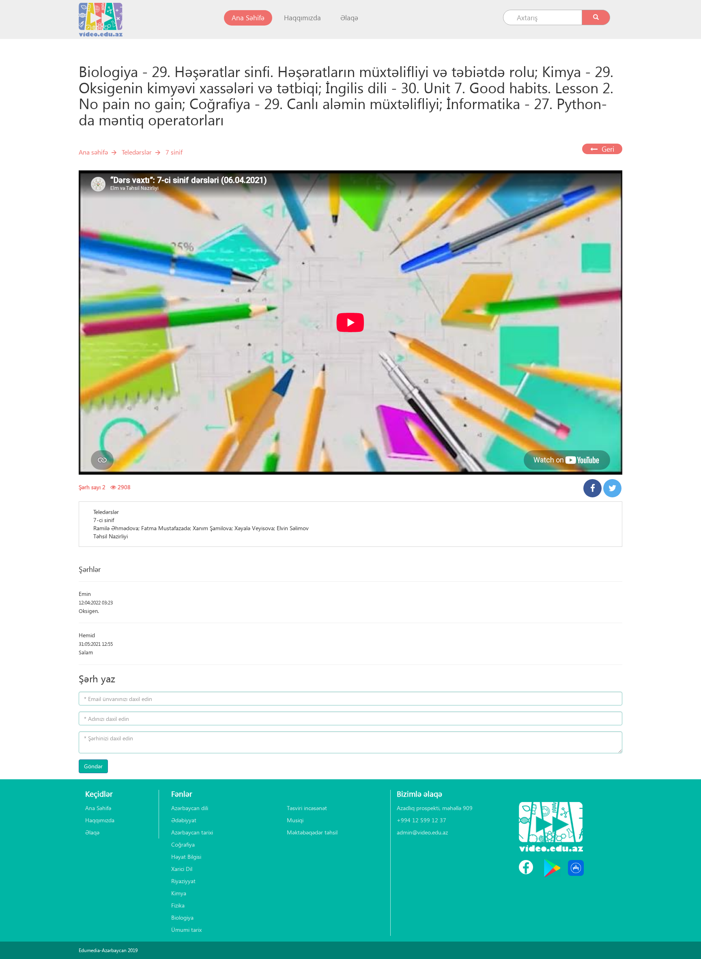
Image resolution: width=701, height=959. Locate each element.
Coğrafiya (183, 844)
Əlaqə (349, 17)
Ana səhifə (93, 152)
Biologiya (182, 917)
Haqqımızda (302, 17)
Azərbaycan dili (189, 808)
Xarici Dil (181, 869)
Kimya (178, 893)
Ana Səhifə (252, 17)
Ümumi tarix (186, 929)
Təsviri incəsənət (307, 808)
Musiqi (295, 820)
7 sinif (174, 152)
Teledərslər (137, 152)
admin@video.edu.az (422, 832)
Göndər (93, 766)
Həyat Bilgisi (186, 856)
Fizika (178, 905)
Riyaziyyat (183, 881)
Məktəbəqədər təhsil (312, 832)
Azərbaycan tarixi (192, 832)
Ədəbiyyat (183, 820)
